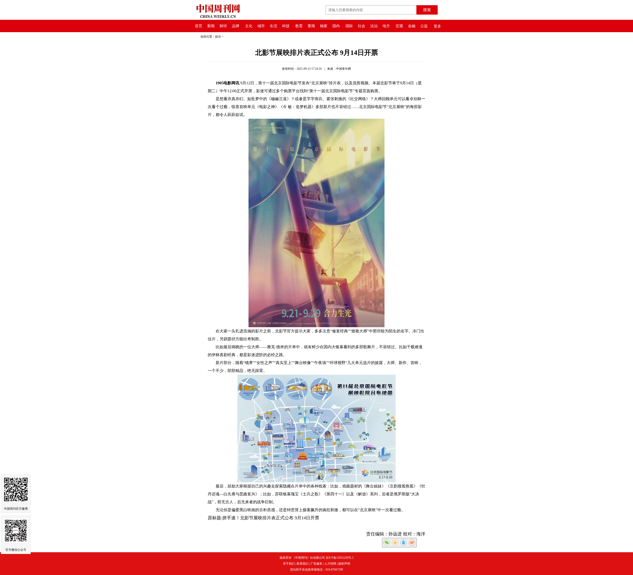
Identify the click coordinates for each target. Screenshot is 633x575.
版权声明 (344, 563)
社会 (361, 26)
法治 (374, 26)
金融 (411, 26)
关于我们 (289, 563)
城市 (261, 26)
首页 (198, 26)
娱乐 (218, 36)
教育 (299, 26)
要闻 (311, 26)
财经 (223, 26)
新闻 (211, 26)
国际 (349, 26)
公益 (424, 26)
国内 (336, 26)
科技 (286, 26)
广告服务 (316, 563)
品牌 (235, 26)
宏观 (399, 26)
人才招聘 (330, 563)
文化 (248, 26)
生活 (273, 26)
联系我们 (303, 563)
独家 (323, 26)
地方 (386, 26)
